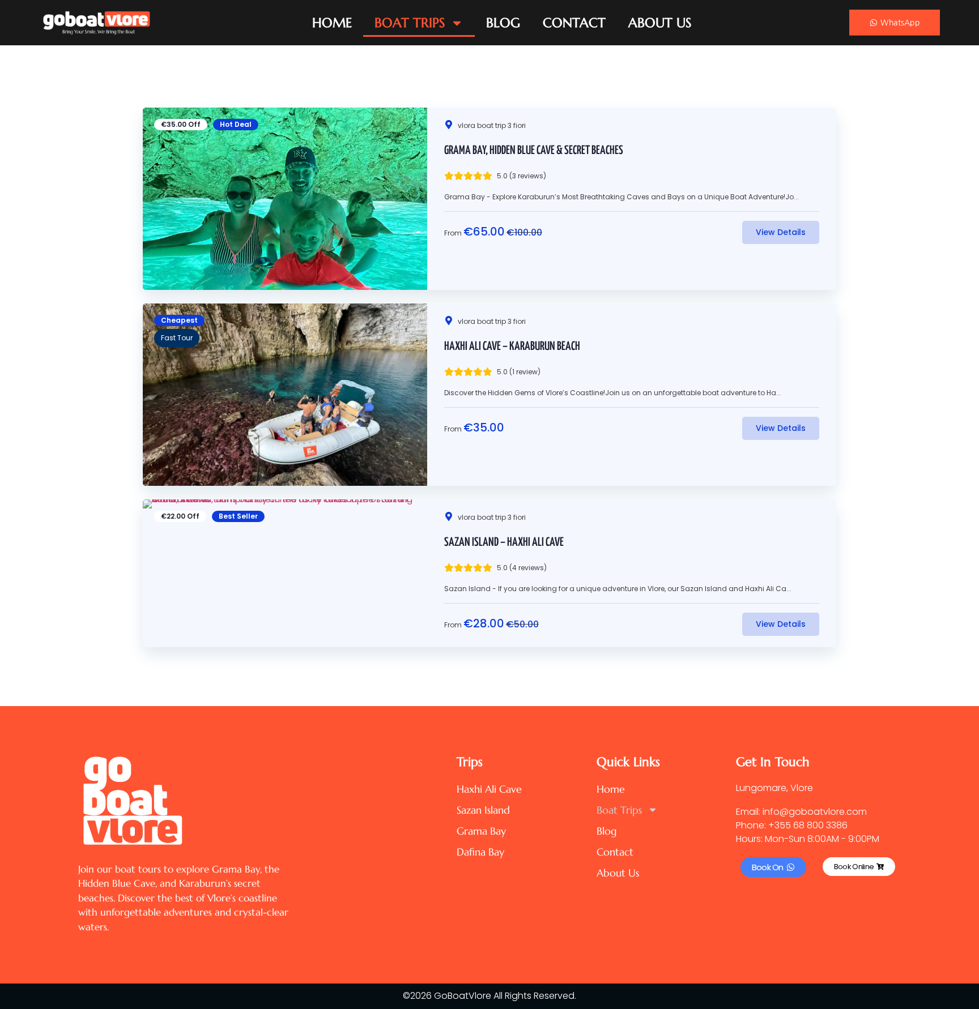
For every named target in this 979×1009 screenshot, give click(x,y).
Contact (574, 23)
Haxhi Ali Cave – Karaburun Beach (512, 346)
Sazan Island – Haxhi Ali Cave (504, 542)
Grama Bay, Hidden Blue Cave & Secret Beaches (533, 150)
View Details (781, 232)
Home (332, 23)
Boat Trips (409, 23)
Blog (503, 23)
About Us (659, 23)
